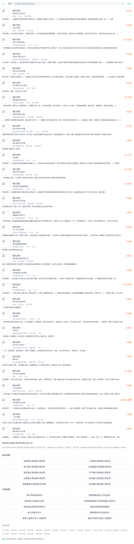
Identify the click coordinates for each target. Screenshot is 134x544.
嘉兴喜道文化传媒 (19, 143)
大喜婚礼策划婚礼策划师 (99, 460)
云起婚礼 (16, 316)
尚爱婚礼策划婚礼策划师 (34, 478)
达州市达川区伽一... (19, 345)
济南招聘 (38, 530)
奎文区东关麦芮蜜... (19, 71)
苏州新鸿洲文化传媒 (20, 85)
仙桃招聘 (38, 534)
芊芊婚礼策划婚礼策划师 (99, 472)
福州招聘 (22, 534)
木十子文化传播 (18, 229)
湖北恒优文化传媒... (19, 201)
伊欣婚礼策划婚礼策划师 (99, 478)
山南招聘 (30, 534)
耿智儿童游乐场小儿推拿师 (34, 518)
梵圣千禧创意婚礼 (19, 42)
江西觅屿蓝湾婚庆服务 (20, 186)
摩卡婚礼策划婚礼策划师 (34, 466)
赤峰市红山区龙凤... (19, 13)
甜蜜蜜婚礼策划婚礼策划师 (34, 484)
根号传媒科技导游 (34, 495)
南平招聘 (124, 530)
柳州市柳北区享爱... (19, 301)
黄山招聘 (5, 534)
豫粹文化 (16, 359)
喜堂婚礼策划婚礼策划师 (34, 460)
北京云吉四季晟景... (19, 373)
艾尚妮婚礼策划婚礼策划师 (99, 466)
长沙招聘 (22, 530)
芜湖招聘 (47, 534)
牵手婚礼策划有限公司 (20, 258)
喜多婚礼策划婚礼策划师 (99, 484)
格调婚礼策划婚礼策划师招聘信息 (30, 538)
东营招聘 (14, 534)
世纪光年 (16, 330)
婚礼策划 (16, 10)
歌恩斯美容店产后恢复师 (99, 495)
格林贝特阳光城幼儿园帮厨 (99, 518)
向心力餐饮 (16, 28)
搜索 (129, 3)
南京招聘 (14, 530)
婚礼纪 (15, 287)
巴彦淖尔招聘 (97, 530)
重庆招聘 (55, 530)
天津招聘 (5, 530)
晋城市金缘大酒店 (19, 114)
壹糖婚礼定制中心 (19, 215)
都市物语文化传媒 (19, 431)
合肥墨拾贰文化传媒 (20, 273)
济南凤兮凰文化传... (19, 56)
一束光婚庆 (16, 417)
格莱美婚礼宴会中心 (20, 100)
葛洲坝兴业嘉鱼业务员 (34, 500)
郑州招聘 (63, 530)
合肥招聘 (47, 530)
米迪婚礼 (16, 157)
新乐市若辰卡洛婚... (19, 128)
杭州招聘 (80, 530)
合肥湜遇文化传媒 (19, 402)
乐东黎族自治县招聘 (111, 530)
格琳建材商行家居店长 (100, 512)
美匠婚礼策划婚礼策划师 (34, 472)
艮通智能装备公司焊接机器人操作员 (99, 500)
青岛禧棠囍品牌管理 (20, 244)
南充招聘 (88, 530)
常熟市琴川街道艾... (19, 172)
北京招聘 (30, 530)
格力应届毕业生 (34, 512)
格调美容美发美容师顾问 (34, 506)
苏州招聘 (71, 530)
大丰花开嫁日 (17, 388)
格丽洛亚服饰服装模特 (100, 506)
